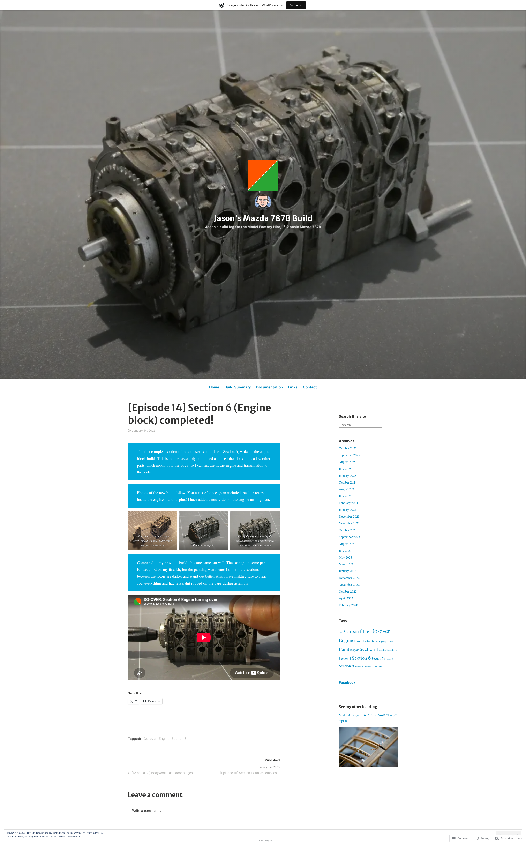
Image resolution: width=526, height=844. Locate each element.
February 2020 (348, 605)
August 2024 (347, 489)
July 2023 (345, 550)
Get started (296, 5)
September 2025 (349, 455)
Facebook (347, 682)
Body (341, 632)
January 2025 (347, 475)
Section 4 (345, 658)
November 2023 (349, 523)
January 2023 (347, 571)
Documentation (269, 387)
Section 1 (369, 648)
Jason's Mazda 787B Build (263, 218)
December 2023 (349, 516)
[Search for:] (360, 424)
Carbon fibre (356, 631)
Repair (354, 649)
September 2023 (349, 537)
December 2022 (349, 578)
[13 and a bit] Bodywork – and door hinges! (160, 773)
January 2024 (347, 509)
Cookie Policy (73, 836)
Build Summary (238, 387)
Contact (310, 387)
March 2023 (347, 564)
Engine (164, 739)
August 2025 (347, 462)
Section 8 (388, 658)
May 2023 (345, 557)
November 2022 (349, 584)
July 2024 (345, 496)
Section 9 (346, 665)
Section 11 (369, 666)
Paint (344, 648)
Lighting (382, 641)
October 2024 (348, 482)
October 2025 (348, 448)
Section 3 (392, 650)
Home (214, 387)
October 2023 (348, 530)
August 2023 (347, 543)
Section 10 (359, 666)
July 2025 (345, 468)
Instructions (370, 640)
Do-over (150, 739)
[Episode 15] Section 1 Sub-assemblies (248, 773)
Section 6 (179, 739)
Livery (390, 641)
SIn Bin (378, 666)
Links (293, 387)
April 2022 (346, 598)
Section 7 (377, 658)
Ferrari (358, 640)
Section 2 (383, 650)
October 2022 (348, 591)
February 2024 (348, 503)
